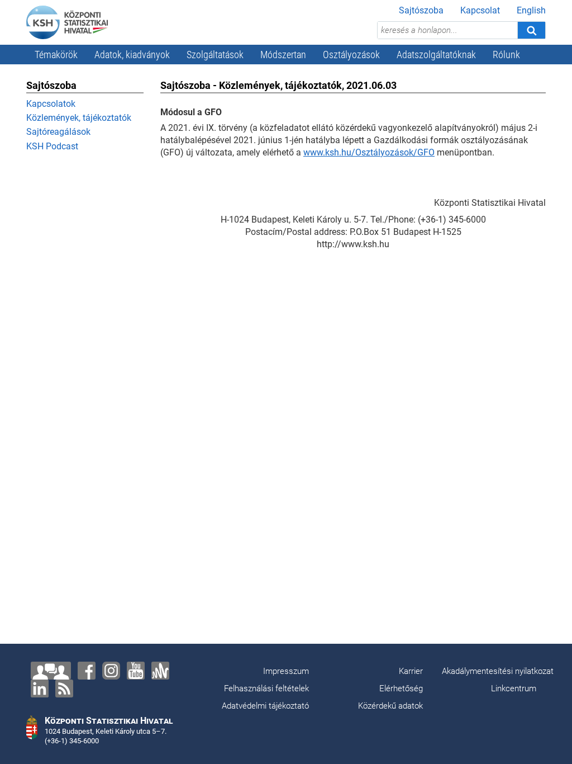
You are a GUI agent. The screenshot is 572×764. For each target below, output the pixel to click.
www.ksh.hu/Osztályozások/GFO (369, 152)
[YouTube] (136, 671)
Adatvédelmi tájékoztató (265, 706)
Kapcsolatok (50, 103)
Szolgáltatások (215, 54)
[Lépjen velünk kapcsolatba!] (51, 671)
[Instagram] (111, 671)
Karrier (411, 671)
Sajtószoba (421, 10)
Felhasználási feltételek (266, 688)
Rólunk (506, 54)
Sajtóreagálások (58, 131)
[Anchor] (160, 671)
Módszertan (283, 54)
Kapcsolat (480, 10)
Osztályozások (351, 54)
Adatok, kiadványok (132, 54)
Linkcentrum (513, 688)
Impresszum (286, 671)
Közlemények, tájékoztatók (78, 117)
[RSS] (64, 688)
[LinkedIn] (40, 688)
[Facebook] (87, 671)
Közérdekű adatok (390, 706)
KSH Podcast (52, 146)
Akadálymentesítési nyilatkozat (498, 671)
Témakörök (56, 54)
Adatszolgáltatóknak (436, 54)
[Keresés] (531, 30)
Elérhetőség (401, 688)
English (531, 10)
